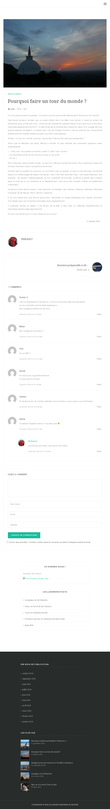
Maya (22, 326)
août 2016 (26, 684)
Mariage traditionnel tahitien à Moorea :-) (49, 741)
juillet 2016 (27, 690)
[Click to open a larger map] (36, 578)
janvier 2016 (27, 722)
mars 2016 (26, 711)
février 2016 (27, 716)
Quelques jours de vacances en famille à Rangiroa (52, 763)
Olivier (22, 397)
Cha (21, 349)
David (22, 371)
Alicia (22, 419)
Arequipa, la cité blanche (36, 600)
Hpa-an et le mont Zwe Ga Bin (44, 785)
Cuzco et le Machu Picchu (36, 613)
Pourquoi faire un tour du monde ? (46, 752)
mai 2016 (26, 700)
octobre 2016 (27, 673)
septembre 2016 (29, 679)
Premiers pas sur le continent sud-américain (45, 619)
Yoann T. (23, 297)
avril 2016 (26, 706)
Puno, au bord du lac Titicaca (38, 606)
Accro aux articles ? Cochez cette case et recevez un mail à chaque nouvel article (50, 542)
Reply (99, 314)
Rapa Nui (29, 625)
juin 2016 (26, 695)
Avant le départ (15, 94)
